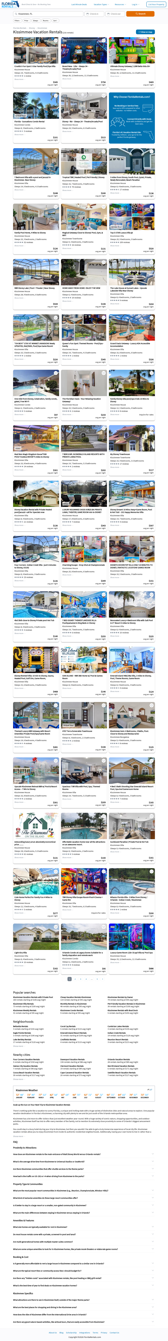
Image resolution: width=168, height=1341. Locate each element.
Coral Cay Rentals (68, 1026)
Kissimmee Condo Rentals (71, 1010)
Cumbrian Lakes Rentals (118, 1026)
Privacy (104, 1332)
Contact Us (114, 1332)
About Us (53, 1332)
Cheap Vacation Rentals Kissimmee (75, 997)
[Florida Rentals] (10, 8)
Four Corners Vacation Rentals (26, 1059)
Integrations (84, 1332)
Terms (95, 1332)
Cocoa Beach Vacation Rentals (26, 1072)
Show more (18, 79)
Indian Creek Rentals (117, 1033)
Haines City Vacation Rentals (25, 1066)
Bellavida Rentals (20, 1026)
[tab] (84, 1154)
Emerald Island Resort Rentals (73, 1033)
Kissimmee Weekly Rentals (24, 1010)
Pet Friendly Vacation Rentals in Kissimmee (126, 1003)
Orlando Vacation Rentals (119, 1059)
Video (17, 448)
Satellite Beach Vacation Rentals (122, 1072)
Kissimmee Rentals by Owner (120, 997)
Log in (134, 4)
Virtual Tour (20, 115)
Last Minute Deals (79, 4)
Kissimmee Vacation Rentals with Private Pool (33, 997)
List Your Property (156, 4)
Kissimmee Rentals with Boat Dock (123, 1010)
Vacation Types (100, 4)
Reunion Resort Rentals (118, 1039)
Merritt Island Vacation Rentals (121, 1066)
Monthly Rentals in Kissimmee (73, 1003)
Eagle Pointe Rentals (22, 1033)
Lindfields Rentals (68, 1039)
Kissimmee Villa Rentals (23, 1003)
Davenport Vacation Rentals (72, 1059)
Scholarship (71, 1332)
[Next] (103, 979)
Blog (61, 1332)
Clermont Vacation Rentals (72, 1066)
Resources (119, 4)
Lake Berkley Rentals (22, 1039)
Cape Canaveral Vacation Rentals (74, 1072)
